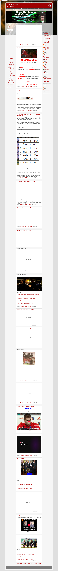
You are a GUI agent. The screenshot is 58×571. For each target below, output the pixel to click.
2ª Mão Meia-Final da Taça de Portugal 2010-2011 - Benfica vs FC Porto (28, 181)
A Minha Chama (46, 53)
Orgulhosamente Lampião (46, 66)
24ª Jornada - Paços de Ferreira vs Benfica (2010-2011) (25, 328)
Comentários (9, 30)
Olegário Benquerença (20, 458)
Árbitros (34, 8)
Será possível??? (19, 90)
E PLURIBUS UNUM (20, 47)
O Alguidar (45, 89)
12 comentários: (29, 177)
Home (7, 8)
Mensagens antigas (38, 563)
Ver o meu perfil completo (10, 26)
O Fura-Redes (46, 44)
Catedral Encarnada (46, 77)
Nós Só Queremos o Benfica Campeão (46, 81)
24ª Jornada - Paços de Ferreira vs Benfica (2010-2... (11, 71)
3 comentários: (29, 44)
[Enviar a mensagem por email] (32, 44)
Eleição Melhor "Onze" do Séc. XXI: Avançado (47, 67)
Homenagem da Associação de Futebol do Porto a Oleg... (11, 80)
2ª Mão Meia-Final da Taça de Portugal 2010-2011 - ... (11, 61)
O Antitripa (45, 62)
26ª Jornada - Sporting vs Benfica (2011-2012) (11, 66)
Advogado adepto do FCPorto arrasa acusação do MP (47, 57)
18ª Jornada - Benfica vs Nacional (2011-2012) (24, 207)
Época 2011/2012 (29, 8)
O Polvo (38, 8)
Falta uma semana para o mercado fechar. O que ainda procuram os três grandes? (47, 35)
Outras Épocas (12, 8)
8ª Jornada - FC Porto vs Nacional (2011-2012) (24, 25)
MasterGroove (46, 56)
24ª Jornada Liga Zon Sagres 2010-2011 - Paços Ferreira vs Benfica (25, 300)
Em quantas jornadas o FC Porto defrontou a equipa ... (11, 58)
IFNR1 (30, 430)
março (9, 87)
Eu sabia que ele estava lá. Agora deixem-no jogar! (47, 38)
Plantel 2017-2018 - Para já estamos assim (47, 70)
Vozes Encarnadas (46, 69)
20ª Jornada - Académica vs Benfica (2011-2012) (24, 230)
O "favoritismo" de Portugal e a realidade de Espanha (47, 42)
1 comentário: (29, 306)
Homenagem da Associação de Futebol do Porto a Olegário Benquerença (26, 478)
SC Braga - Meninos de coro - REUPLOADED (11, 83)
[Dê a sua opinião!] (33, 44)
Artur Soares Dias (10, 67)
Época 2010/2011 (23, 8)
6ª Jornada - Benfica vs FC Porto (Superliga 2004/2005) (25, 406)
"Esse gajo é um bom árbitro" (21, 515)
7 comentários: (29, 204)
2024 (8, 33)
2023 (8, 34)
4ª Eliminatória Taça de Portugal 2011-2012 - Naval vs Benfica (25, 303)
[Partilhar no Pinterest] (35, 44)
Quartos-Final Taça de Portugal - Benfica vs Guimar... (11, 74)
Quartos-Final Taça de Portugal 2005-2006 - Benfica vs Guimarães (25, 554)
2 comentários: (29, 560)
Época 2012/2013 (43, 8)
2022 (8, 35)
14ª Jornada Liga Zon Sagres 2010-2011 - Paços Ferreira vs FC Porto (26, 298)
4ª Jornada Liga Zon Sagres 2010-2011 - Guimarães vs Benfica (25, 484)
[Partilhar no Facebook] (35, 86)
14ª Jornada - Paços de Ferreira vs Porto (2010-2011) (25, 309)
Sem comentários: (29, 86)
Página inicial (30, 563)
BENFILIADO (45, 59)
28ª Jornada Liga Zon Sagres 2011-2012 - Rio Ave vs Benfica (24, 488)
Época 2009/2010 (17, 8)
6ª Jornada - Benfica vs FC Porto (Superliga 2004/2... (11, 78)
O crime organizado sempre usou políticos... (47, 60)
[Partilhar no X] (34, 44)
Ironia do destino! (46, 73)
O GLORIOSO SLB (46, 75)
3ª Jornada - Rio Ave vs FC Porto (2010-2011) (24, 383)
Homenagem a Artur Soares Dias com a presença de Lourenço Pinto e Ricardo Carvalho (28, 294)
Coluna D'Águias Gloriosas (46, 47)
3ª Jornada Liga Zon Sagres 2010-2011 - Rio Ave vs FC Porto (24, 557)
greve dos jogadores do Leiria (30, 92)
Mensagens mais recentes (21, 563)
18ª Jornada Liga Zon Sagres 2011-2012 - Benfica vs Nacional (25, 559)
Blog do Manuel (46, 72)
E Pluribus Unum (12, 4)
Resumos (45, 54)
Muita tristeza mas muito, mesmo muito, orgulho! (47, 90)
